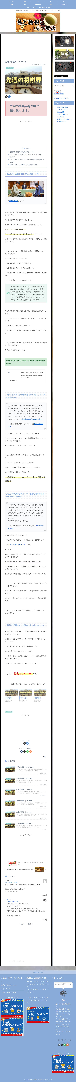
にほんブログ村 (59, 94)
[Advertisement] (26, 47)
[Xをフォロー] (24, 751)
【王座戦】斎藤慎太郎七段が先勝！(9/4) (21, 152)
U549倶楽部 (60, 112)
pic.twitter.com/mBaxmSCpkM (31, 419)
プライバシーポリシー (8, 992)
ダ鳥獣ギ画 (60, 117)
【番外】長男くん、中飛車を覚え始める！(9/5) (23, 165)
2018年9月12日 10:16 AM (11, 882)
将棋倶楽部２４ (61, 121)
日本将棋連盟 (13, 201)
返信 (45, 895)
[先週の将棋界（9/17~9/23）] (11, 692)
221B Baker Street (62, 107)
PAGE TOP (39, 972)
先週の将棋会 (9, 711)
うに (8, 899)
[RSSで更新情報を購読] (30, 751)
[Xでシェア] (6, 96)
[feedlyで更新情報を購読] (27, 751)
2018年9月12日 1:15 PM (12, 901)
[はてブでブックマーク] (9, 96)
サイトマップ (5, 989)
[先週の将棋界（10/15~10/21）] (25, 692)
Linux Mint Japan (62, 109)
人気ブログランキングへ (61, 98)
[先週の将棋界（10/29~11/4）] (40, 692)
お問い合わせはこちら (8, 985)
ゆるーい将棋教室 (62, 114)
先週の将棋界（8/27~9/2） (17, 545)
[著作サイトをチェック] (21, 751)
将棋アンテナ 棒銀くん (64, 119)
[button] (72, 86)
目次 (23, 148)
